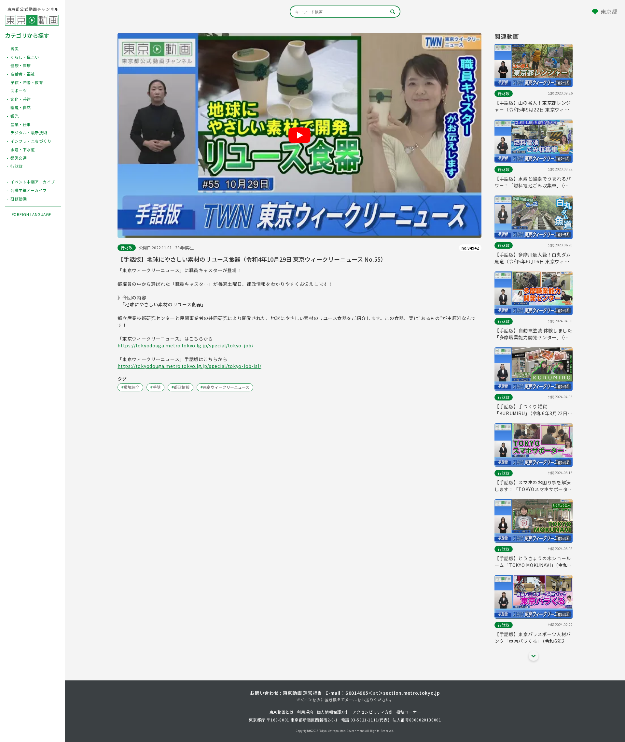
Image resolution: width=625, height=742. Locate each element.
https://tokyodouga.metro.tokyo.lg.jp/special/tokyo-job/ (186, 345)
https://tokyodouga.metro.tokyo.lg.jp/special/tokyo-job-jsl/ (189, 366)
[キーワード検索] (345, 12)
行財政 (126, 247)
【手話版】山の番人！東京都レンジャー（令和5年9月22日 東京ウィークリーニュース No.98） (532, 106)
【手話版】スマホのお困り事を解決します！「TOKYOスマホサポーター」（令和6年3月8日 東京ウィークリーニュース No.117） (532, 486)
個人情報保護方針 (333, 712)
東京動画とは (281, 712)
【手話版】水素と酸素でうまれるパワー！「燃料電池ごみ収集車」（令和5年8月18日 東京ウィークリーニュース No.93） (532, 182)
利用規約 (305, 712)
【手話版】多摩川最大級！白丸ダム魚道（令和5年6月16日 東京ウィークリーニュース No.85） (532, 258)
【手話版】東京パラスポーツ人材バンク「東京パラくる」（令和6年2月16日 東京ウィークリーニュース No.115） (532, 638)
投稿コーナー (408, 712)
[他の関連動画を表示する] (533, 656)
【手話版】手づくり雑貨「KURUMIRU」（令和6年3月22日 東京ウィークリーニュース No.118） (533, 410)
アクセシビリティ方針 (373, 712)
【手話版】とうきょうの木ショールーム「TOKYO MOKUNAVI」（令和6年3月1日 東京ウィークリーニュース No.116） (532, 562)
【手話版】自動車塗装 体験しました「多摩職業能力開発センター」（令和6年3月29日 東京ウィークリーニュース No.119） (533, 334)
